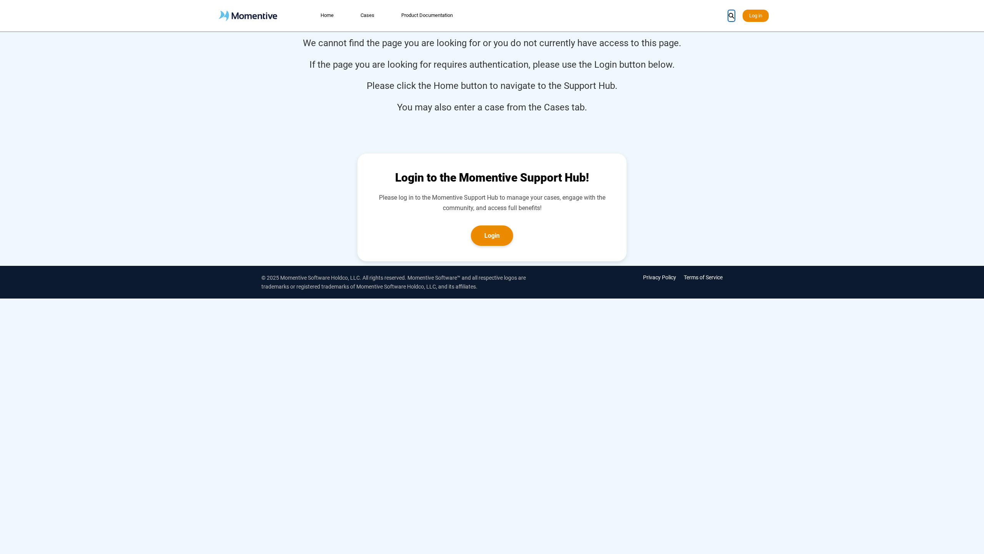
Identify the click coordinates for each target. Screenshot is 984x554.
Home (327, 15)
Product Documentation (427, 15)
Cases (367, 15)
